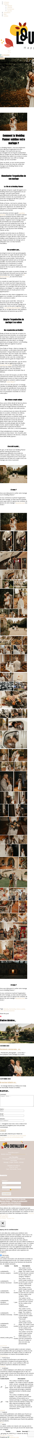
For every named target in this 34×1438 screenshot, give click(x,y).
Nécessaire (5, 1255)
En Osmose (10, 9)
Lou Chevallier (8, 1199)
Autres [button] (2, 1422)
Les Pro (9, 11)
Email (2, 1114)
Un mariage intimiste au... (8, 1082)
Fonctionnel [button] (3, 1345)
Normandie (12, 1009)
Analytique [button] (3, 1366)
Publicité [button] (2, 1410)
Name (2, 1109)
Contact (6, 16)
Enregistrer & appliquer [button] (6, 1435)
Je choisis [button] (3, 1218)
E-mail (4, 1185)
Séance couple (20, 1009)
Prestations (7, 12)
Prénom (5, 1181)
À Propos (6, 2)
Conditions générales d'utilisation (11, 1203)
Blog (5, 14)
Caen (1, 1010)
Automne (12, 1010)
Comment (3, 1094)
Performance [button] (4, 1356)
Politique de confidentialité (19, 1201)
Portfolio (6, 4)
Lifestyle (9, 7)
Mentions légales (5, 1201)
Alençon (6, 1010)
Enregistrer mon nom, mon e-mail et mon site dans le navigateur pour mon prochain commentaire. (13, 1125)
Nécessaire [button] (3, 1253)
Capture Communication (18, 1154)
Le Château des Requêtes (12, 308)
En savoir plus (4, 1216)
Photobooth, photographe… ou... (10, 1049)
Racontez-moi (20, 503)
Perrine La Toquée (6, 365)
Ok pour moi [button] (10, 1218)
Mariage (9, 5)
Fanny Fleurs (10, 382)
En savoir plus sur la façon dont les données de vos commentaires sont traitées (13, 1137)
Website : (2, 1119)
